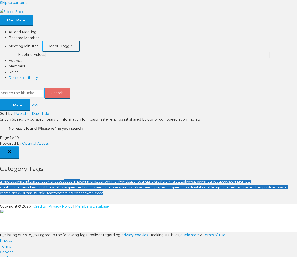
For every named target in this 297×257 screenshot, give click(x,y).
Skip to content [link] (13, 3)
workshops (95, 193)
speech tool (180, 187)
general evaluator (152, 181)
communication (92, 181)
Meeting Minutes (23, 46)
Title (45, 113)
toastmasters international (67, 193)
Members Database (92, 206)
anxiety (5, 181)
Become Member (24, 38)
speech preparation (157, 187)
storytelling (197, 187)
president (76, 187)
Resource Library (23, 78)
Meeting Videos (31, 54)
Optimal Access (35, 143)
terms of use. (215, 235)
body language (53, 181)
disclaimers (189, 235)
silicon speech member (101, 187)
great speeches (221, 181)
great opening (199, 181)
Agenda (15, 61)
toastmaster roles (32, 193)
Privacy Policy (60, 206)
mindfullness (45, 187)
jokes (31, 187)
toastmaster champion (251, 187)
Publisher (22, 113)
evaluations (130, 181)
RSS (34, 105)
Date (36, 113)
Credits (39, 206)
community (113, 181)
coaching (72, 181)
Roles (13, 72)
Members (17, 66)
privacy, (128, 235)
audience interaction (26, 181)
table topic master (220, 187)
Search (57, 93)
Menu (17, 105)
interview (21, 187)
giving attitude (176, 181)
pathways (62, 187)
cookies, (141, 235)
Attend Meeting (23, 32)
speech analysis (130, 187)
